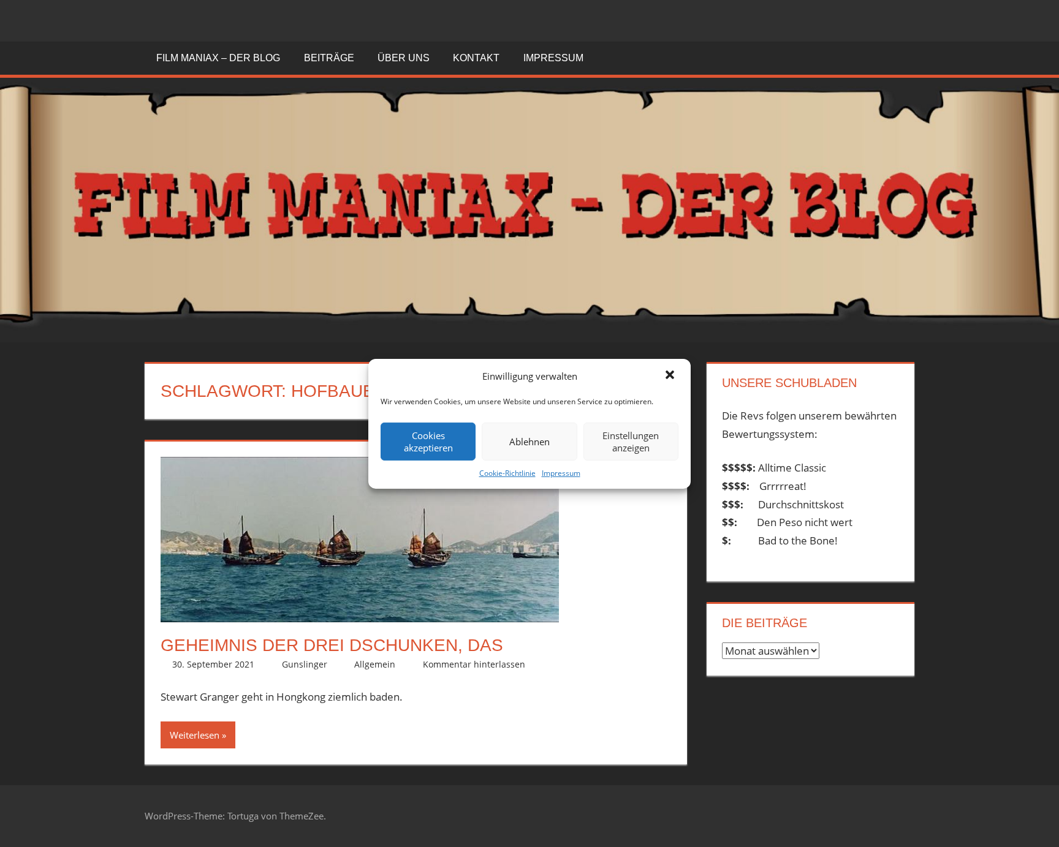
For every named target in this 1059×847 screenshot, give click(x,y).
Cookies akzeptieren (428, 441)
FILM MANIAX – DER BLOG (218, 58)
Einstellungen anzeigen (630, 441)
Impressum (561, 473)
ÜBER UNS (404, 58)
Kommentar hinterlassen (474, 664)
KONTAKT (476, 58)
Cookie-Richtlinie (507, 473)
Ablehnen (529, 441)
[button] (671, 376)
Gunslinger (304, 664)
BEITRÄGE (329, 58)
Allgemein (374, 664)
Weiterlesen (194, 735)
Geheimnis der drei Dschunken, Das (332, 645)
